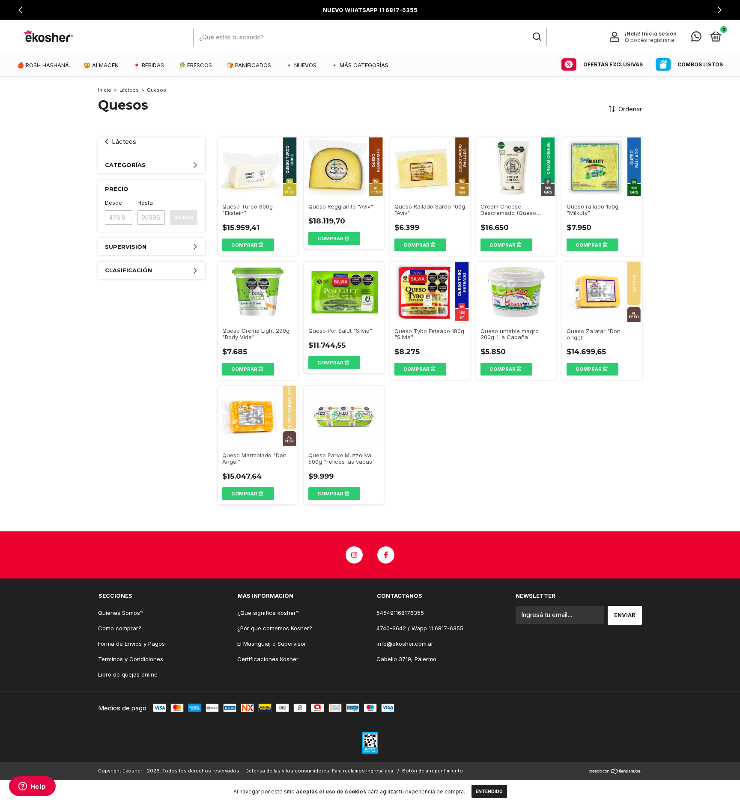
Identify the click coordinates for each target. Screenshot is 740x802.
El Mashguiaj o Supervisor (271, 643)
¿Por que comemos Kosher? (274, 628)
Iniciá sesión (659, 33)
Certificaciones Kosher (267, 659)
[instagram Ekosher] (354, 554)
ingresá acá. (380, 771)
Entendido (489, 791)
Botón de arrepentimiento (432, 771)
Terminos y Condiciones (130, 659)
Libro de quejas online (128, 674)
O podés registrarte (649, 40)
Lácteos (129, 90)
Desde (113, 202)
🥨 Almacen (101, 65)
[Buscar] (536, 37)
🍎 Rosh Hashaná (43, 65)
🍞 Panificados (249, 65)
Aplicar (183, 217)
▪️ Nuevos (301, 65)
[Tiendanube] (615, 772)
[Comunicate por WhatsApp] (696, 38)
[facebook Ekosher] (385, 554)
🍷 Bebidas (148, 65)
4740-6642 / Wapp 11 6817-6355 (419, 628)
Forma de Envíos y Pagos (131, 643)
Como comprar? (119, 628)
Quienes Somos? (120, 612)
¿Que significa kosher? (268, 612)
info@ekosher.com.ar (404, 643)
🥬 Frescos (195, 65)
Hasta (145, 202)
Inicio (104, 90)
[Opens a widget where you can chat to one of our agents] (32, 787)
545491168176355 (400, 612)
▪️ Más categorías (359, 65)
